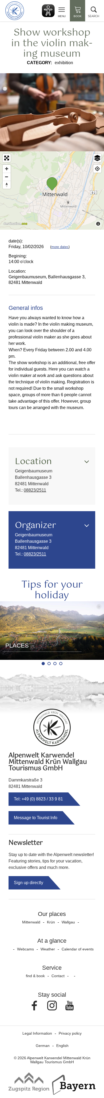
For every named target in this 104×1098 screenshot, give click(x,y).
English (62, 1045)
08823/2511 (35, 490)
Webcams (25, 949)
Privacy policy (70, 1033)
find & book (35, 976)
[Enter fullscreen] (7, 158)
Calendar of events (78, 949)
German (43, 1045)
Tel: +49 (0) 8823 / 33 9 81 (38, 799)
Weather (48, 949)
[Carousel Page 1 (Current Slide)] (43, 663)
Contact (58, 976)
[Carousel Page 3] (55, 663)
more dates (60, 247)
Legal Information (37, 1033)
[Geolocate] (97, 169)
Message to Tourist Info (35, 817)
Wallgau (68, 922)
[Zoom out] (7, 177)
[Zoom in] (7, 169)
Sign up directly (28, 882)
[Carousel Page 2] (49, 663)
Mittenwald (31, 922)
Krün (51, 922)
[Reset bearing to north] (7, 185)
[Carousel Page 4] (60, 663)
